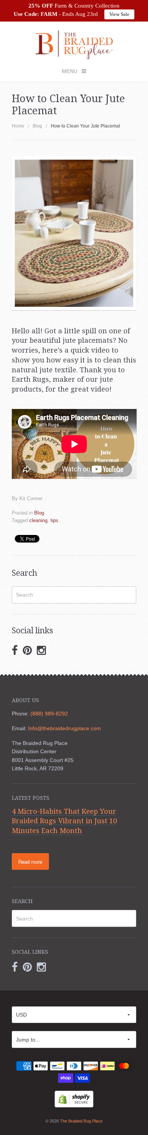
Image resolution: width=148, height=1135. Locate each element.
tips (54, 520)
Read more (30, 861)
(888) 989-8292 (49, 714)
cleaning (38, 520)
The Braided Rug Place (81, 1121)
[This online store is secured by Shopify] (74, 1099)
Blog (37, 126)
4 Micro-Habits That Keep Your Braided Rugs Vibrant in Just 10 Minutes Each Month (64, 821)
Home (18, 126)
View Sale (119, 14)
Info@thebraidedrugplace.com (64, 728)
